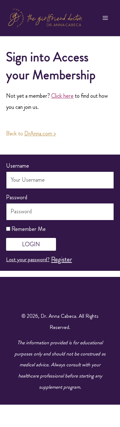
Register (61, 259)
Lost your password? (28, 259)
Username (17, 166)
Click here (62, 96)
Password (16, 197)
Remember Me (28, 229)
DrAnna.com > (40, 133)
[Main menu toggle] (105, 18)
